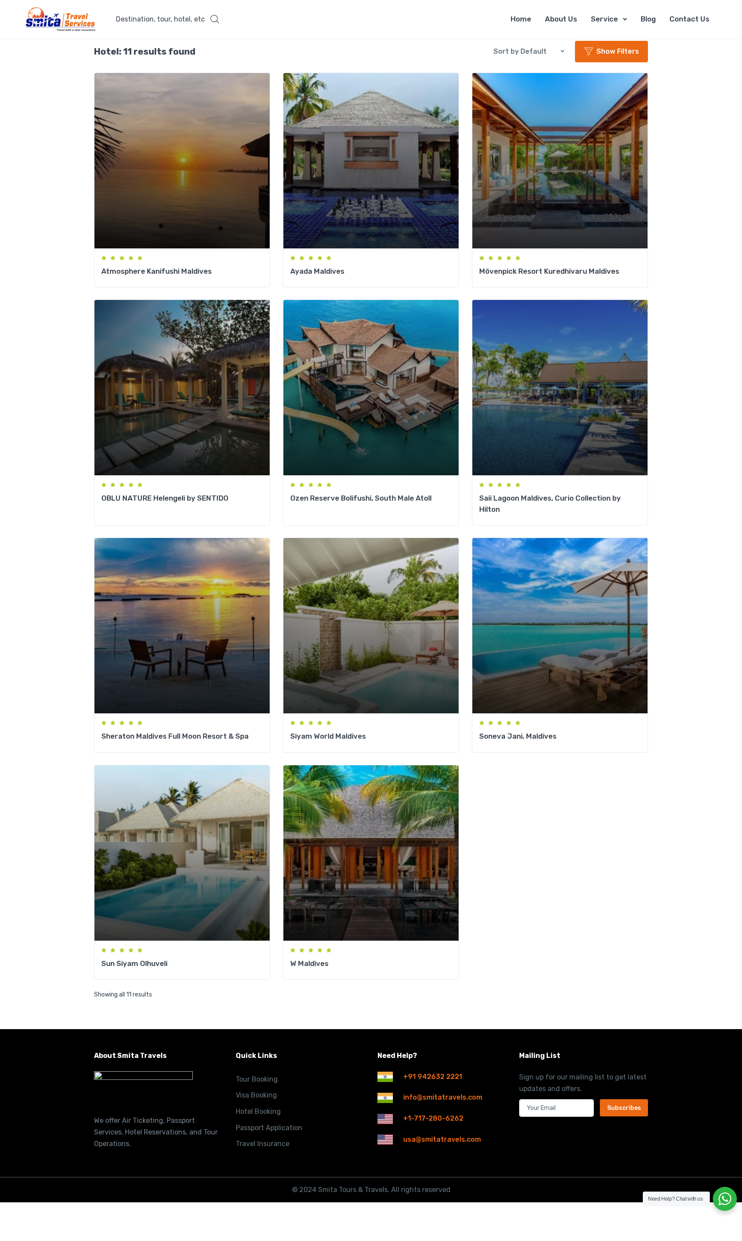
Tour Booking (257, 1079)
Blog (648, 19)
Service (604, 19)
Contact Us (689, 19)
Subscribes (624, 1108)
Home (521, 19)
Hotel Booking (258, 1111)
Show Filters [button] (617, 51)
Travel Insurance (262, 1144)
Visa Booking (256, 1095)
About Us (561, 19)
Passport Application (269, 1128)
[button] (167, 19)
